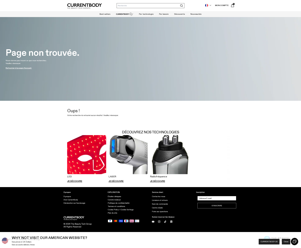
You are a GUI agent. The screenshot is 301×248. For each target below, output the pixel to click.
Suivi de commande (160, 204)
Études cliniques (114, 196)
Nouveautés (195, 14)
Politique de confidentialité (118, 203)
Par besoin (164, 14)
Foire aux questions (160, 211)
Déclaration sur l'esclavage (74, 203)
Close (286, 241)
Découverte (179, 14)
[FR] (207, 5)
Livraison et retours (160, 200)
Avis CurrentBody (70, 200)
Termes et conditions (116, 206)
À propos (67, 196)
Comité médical (114, 200)
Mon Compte (222, 5)
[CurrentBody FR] (84, 6)
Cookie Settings (127, 209)
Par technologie (146, 14)
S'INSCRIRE (217, 205)
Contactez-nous (158, 196)
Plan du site (112, 213)
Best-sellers (105, 14)
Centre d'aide (157, 208)
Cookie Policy (113, 209)
